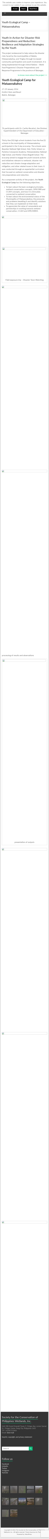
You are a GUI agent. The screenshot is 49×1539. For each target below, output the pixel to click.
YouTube (5, 1473)
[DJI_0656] (5, 1514)
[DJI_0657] (22, 1502)
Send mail (10, 1433)
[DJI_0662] (13, 1514)
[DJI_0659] (5, 1490)
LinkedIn (5, 1466)
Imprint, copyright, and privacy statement (17, 1437)
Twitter (4, 1468)
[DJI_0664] (13, 1490)
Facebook (5, 1464)
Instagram (5, 1470)
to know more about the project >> (32, 75)
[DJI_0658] (38, 1490)
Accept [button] (15, 9)
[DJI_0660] (38, 1502)
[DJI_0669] (5, 1502)
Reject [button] (23, 9)
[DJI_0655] (22, 1490)
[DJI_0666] (30, 1490)
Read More (33, 9)
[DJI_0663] (13, 1502)
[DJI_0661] (30, 1502)
